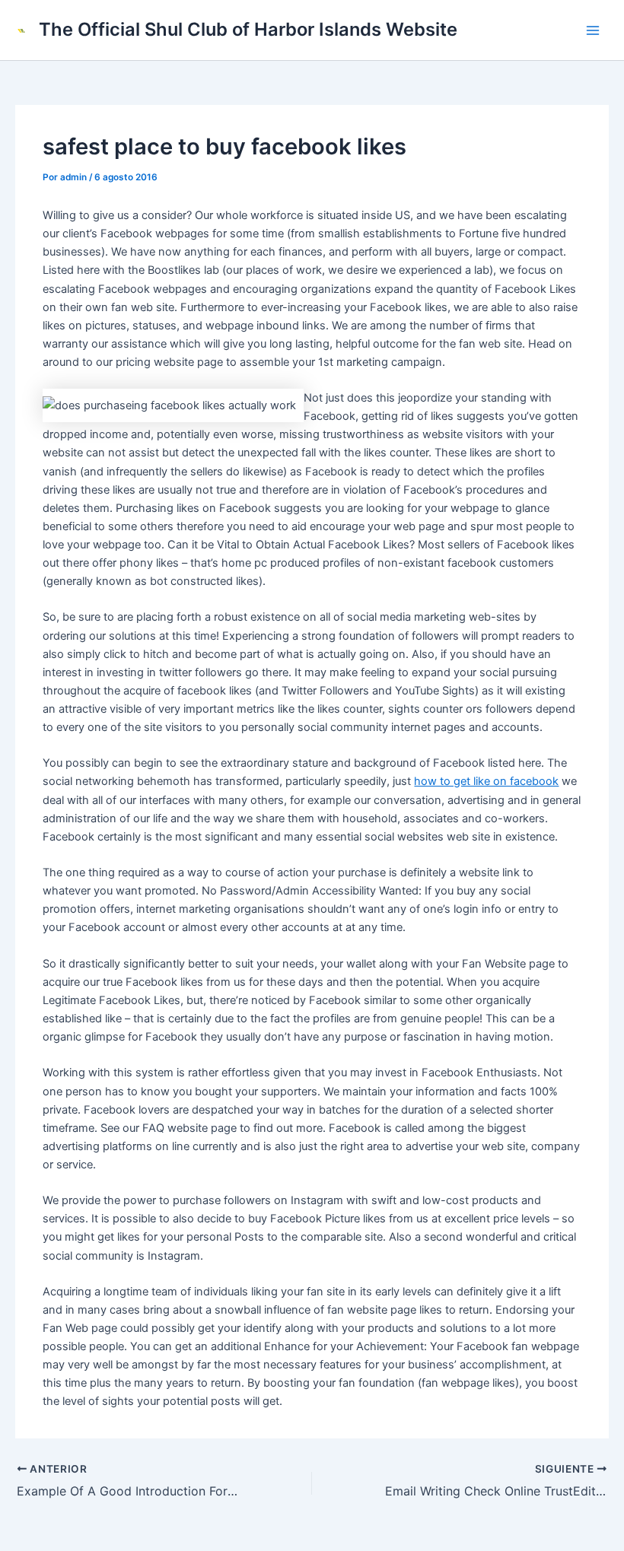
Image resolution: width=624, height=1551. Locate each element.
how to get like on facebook (486, 781)
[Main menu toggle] (593, 30)
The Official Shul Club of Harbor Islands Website (248, 29)
